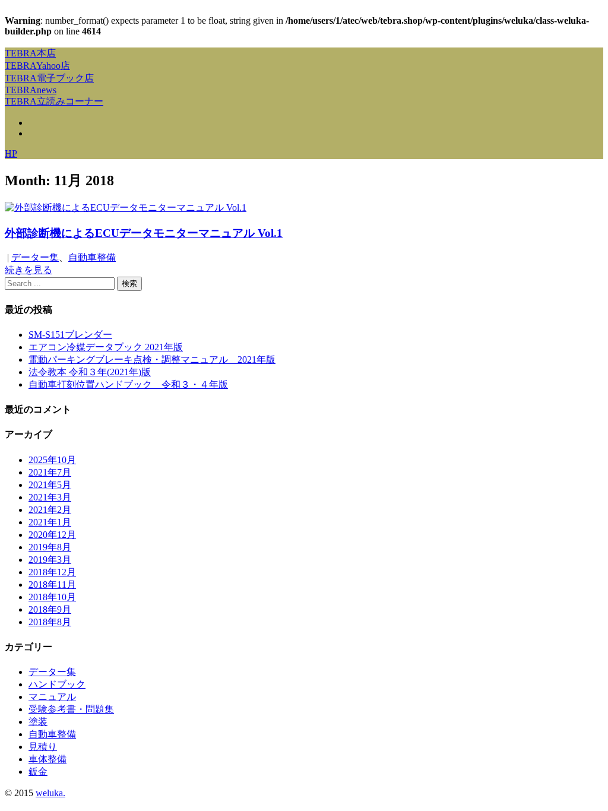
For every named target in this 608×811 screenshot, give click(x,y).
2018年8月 (49, 622)
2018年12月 (52, 572)
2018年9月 (49, 609)
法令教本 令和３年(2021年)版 (89, 372)
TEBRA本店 (30, 53)
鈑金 (38, 771)
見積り (42, 747)
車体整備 (47, 759)
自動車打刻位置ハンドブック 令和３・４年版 (128, 384)
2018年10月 (52, 597)
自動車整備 (92, 257)
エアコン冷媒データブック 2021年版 (105, 347)
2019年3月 (49, 560)
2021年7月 (49, 472)
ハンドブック (57, 684)
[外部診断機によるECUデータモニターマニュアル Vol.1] (125, 207)
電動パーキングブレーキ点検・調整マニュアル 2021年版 (152, 359)
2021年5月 (49, 485)
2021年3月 (49, 497)
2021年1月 (49, 522)
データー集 (35, 257)
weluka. (50, 793)
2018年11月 (52, 584)
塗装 (38, 722)
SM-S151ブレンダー (70, 335)
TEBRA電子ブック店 (49, 78)
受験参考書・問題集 (71, 709)
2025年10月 (52, 460)
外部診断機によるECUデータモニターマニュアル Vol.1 (144, 233)
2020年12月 (52, 535)
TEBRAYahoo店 (37, 66)
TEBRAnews (30, 90)
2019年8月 (49, 547)
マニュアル (52, 697)
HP (11, 153)
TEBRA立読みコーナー (54, 101)
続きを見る (28, 270)
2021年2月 (49, 510)
